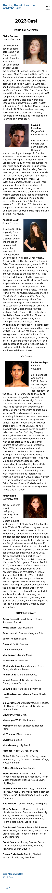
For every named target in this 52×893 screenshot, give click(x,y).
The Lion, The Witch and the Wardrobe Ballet (19, 6)
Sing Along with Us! (13, 874)
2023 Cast (8, 877)
